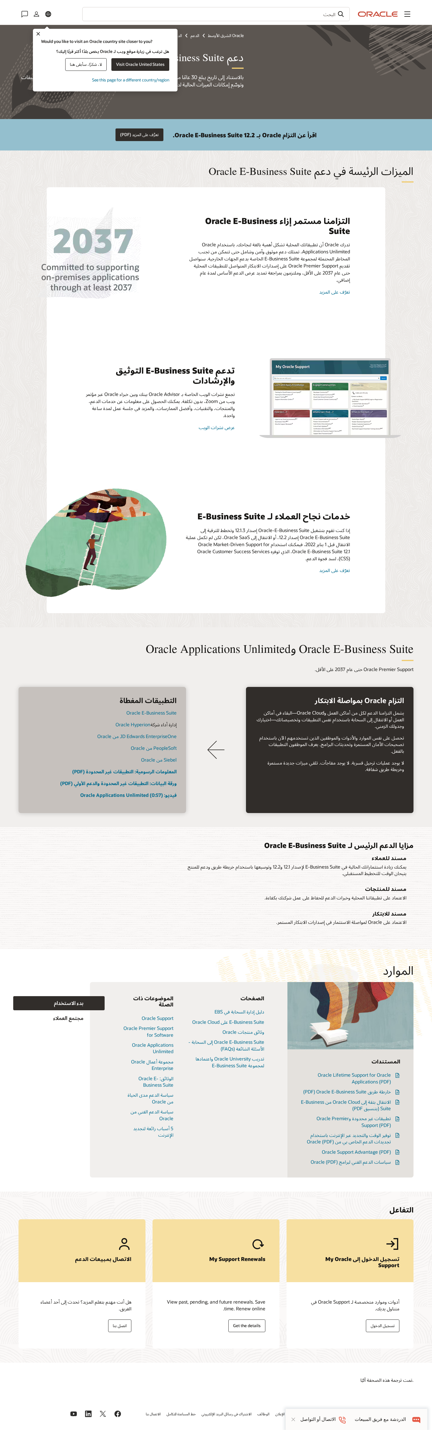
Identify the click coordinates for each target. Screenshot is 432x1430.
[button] (407, 14)
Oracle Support (157, 1018)
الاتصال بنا (153, 1413)
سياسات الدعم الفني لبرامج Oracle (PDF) (351, 1162)
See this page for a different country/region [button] (130, 80)
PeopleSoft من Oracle (154, 748)
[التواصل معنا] (24, 14)
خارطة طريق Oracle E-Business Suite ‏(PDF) (347, 1091)
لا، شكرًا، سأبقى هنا (86, 64)
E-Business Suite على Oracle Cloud (228, 1022)
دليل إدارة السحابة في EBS (239, 1011)
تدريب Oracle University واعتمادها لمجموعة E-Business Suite (229, 1062)
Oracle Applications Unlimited (152, 1048)
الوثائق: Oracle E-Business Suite (155, 1081)
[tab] (59, 1003)
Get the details (247, 1325)
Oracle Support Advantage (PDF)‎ (356, 1152)
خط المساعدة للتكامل (181, 1413)
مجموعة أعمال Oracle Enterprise (152, 1064)
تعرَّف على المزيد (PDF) (139, 134)
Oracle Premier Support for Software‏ (148, 1031)
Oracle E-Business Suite (151, 713)
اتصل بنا (120, 1325)
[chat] (416, 1419)
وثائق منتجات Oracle (243, 1032)
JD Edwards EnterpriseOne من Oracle (137, 736)
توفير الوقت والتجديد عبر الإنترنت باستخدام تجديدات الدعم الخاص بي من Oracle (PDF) (349, 1138)
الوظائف (263, 1413)
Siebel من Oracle (159, 760)
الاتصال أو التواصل (318, 1419)
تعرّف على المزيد (334, 292)
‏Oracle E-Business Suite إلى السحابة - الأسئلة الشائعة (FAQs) (226, 1045)
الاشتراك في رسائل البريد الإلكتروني (227, 1413)
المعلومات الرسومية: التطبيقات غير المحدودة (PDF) (124, 771)
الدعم (194, 35)
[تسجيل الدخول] (36, 14)
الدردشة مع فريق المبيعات (380, 1419)
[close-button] (293, 1419)
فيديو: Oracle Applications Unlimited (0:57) (128, 795)
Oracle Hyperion (132, 724)
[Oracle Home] (378, 14)
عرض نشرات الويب (217, 427)
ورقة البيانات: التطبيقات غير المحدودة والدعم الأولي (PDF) (118, 783)
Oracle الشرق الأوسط (226, 35)
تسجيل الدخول (383, 1325)
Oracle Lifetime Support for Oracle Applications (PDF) (354, 1078)
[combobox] (216, 14)
